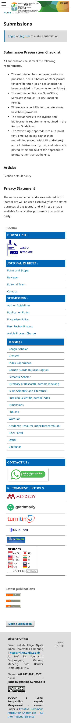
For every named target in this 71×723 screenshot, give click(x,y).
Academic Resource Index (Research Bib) (34, 426)
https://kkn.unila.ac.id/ (25, 652)
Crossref (14, 356)
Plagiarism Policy (18, 319)
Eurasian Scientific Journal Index (29, 398)
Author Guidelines (18, 305)
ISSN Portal (16, 433)
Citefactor (15, 447)
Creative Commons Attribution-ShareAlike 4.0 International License (25, 712)
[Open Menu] (4, 4)
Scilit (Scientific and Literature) (28, 391)
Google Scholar (19, 349)
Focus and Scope (17, 270)
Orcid (12, 440)
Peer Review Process (20, 326)
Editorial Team (16, 284)
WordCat (14, 419)
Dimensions (16, 405)
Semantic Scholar (20, 377)
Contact (12, 291)
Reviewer (13, 277)
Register (25, 36)
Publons (14, 412)
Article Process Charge (21, 333)
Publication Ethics (18, 312)
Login (11, 36)
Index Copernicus (20, 363)
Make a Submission (20, 623)
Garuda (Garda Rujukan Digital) (28, 370)
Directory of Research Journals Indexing (34, 384)
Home (7, 12)
